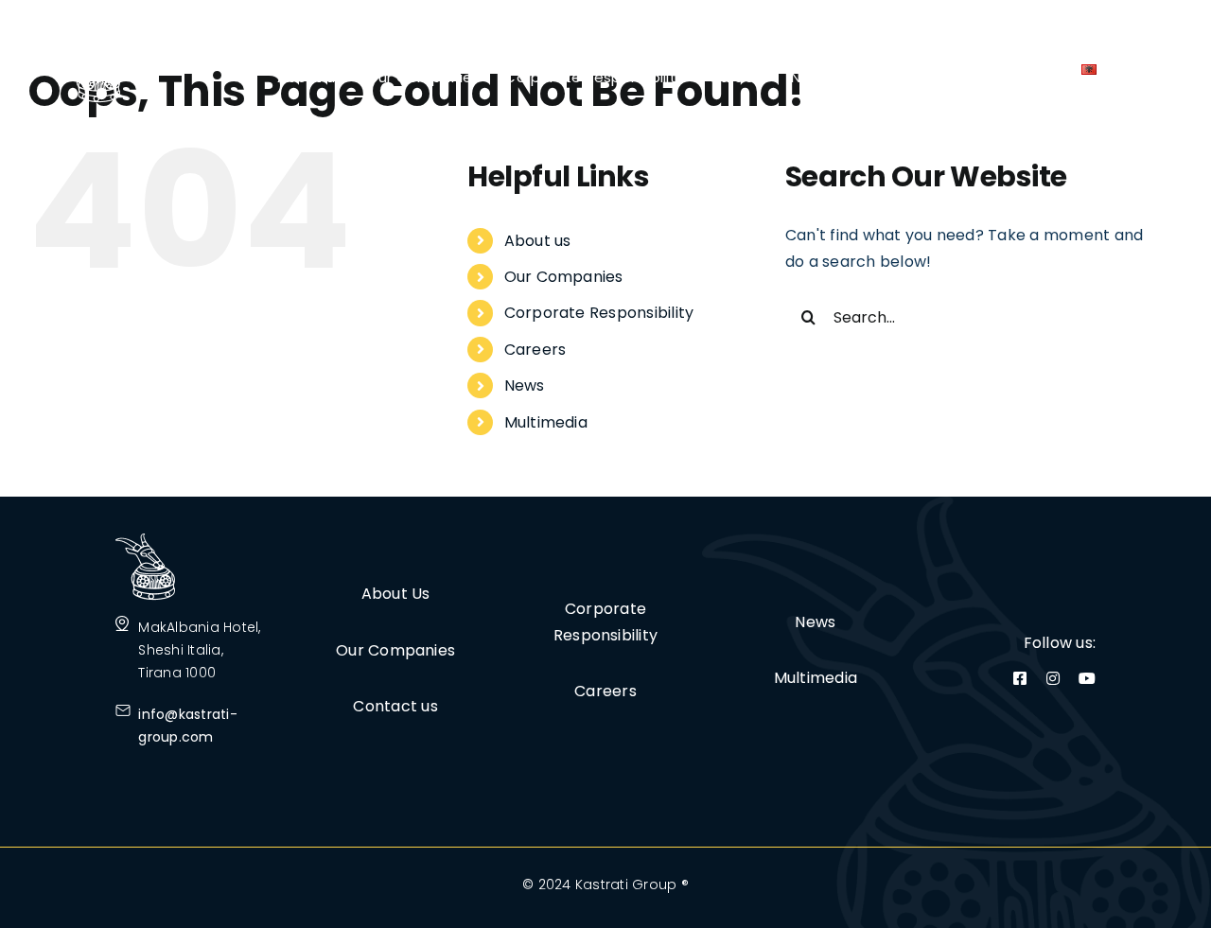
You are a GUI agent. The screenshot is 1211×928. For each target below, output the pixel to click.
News (524, 385)
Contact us (395, 706)
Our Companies (563, 277)
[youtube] (1087, 678)
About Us (395, 593)
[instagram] (1053, 678)
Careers (535, 349)
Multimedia (546, 422)
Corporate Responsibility (599, 313)
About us (537, 241)
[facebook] (1020, 678)
